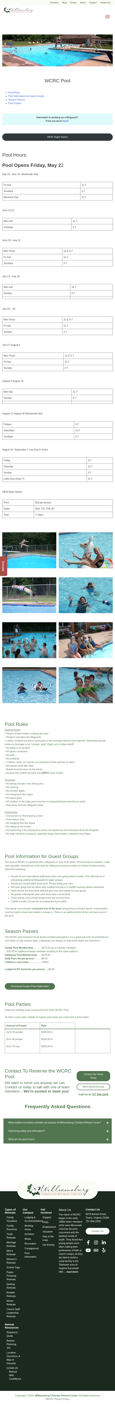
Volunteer (54, 2)
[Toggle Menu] (107, 16)
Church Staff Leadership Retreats (13, 1313)
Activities (29, 1234)
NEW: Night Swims (57, 137)
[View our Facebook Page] (88, 1242)
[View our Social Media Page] (96, 1242)
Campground (31, 1248)
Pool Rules (14, 92)
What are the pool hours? (21, 1139)
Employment (49, 1227)
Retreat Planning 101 (11, 1344)
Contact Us (105, 2)
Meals (28, 1239)
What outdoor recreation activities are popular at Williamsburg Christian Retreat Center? (54, 1122)
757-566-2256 (93, 1221)
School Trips (13, 1267)
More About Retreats (93, 1087)
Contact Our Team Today (93, 1076)
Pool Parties (14, 103)
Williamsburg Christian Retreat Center (56, 1395)
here (65, 121)
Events (73, 2)
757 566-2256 (100, 1094)
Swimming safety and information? (26, 1131)
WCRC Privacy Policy (57, 1399)
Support (93, 2)
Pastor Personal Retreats (11, 1276)
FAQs (46, 1222)
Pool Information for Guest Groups (26, 96)
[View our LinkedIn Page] (104, 1242)
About (83, 2)
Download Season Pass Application (30, 986)
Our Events (48, 1245)
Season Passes (16, 99)
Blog (64, 2)
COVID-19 (12, 1368)
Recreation (30, 1243)
